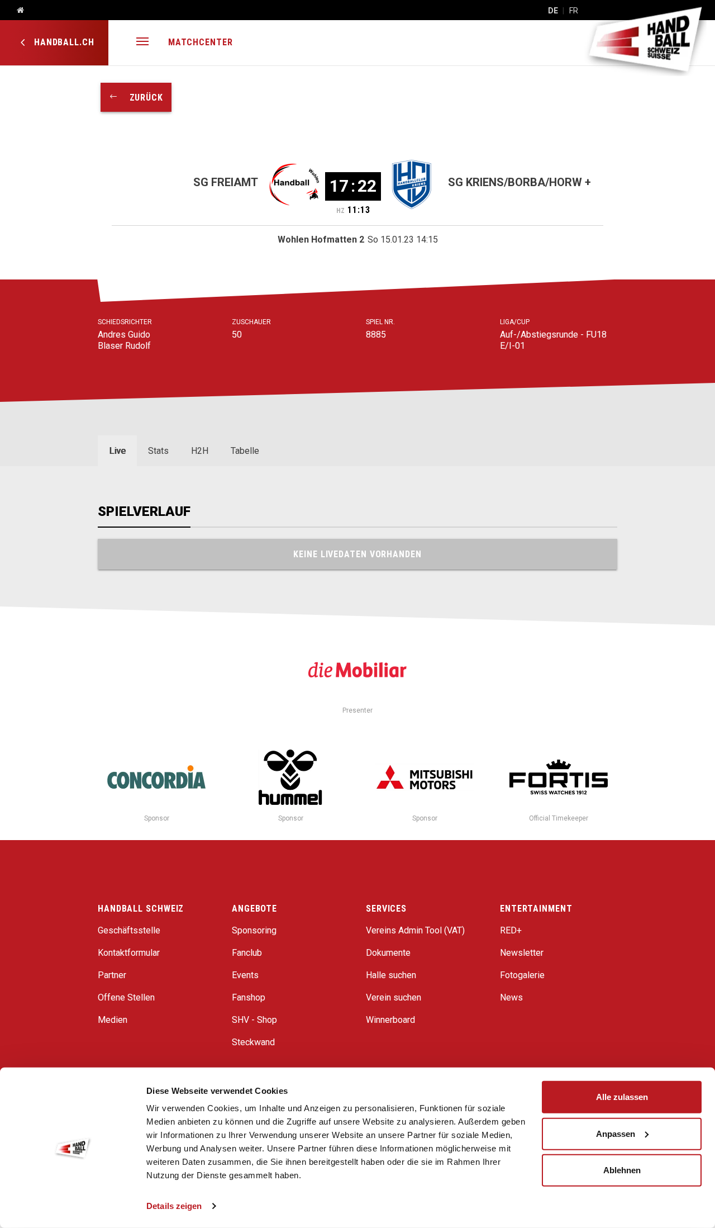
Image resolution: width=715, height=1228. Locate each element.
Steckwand (253, 1042)
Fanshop (248, 997)
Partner (112, 975)
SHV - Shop (254, 1019)
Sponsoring (254, 930)
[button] (142, 42)
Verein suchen (393, 997)
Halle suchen (391, 975)
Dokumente (388, 952)
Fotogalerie (522, 975)
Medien (112, 1019)
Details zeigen (174, 1206)
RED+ (511, 930)
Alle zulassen (622, 1097)
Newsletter (522, 952)
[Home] (16, 10)
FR (573, 10)
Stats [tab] (158, 450)
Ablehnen (622, 1170)
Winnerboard (390, 1019)
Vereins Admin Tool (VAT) (415, 930)
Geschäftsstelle (129, 930)
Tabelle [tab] (245, 450)
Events (245, 975)
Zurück (140, 97)
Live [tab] (117, 450)
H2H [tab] (199, 450)
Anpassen (615, 1133)
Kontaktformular (129, 952)
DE (553, 10)
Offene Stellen (126, 997)
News (511, 997)
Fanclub (247, 952)
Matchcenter (200, 42)
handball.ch (62, 42)
